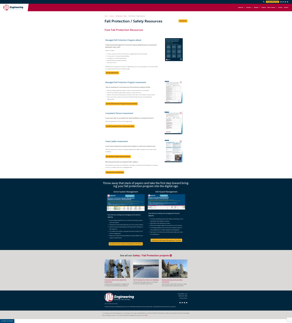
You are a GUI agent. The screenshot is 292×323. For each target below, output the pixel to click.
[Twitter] (283, 2)
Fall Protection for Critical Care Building (146, 280)
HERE (146, 315)
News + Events (271, 7)
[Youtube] (287, 2)
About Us (240, 7)
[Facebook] (285, 2)
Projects (264, 7)
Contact (286, 7)
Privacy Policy (115, 303)
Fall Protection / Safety (121, 16)
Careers (280, 7)
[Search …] (263, 2)
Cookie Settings (7, 321)
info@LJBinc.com (182, 294)
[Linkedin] (281, 2)
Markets (256, 7)
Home (106, 16)
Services (248, 7)
